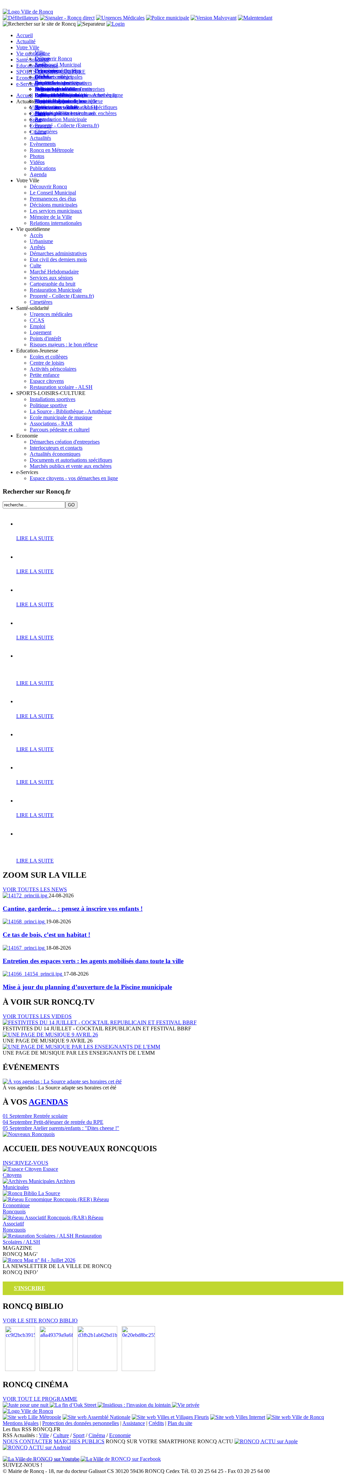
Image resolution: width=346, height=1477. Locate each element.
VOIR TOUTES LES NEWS (35, 889)
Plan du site (180, 1423)
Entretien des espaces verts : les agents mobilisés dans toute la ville (93, 961)
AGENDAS (48, 1102)
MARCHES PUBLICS (79, 1441)
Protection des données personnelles (80, 1423)
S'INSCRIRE (29, 1288)
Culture (61, 1435)
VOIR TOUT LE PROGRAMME (40, 1399)
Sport (78, 1435)
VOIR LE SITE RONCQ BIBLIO (40, 1320)
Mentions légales (21, 1423)
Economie (120, 1435)
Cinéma (97, 1435)
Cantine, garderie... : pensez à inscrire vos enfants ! (73, 908)
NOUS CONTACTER (27, 1441)
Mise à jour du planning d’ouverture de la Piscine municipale (87, 987)
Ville (44, 1435)
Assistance (133, 1423)
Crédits (156, 1423)
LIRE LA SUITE (35, 538)
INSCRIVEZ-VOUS (25, 1163)
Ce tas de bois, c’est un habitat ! (46, 934)
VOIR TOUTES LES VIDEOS (37, 1016)
